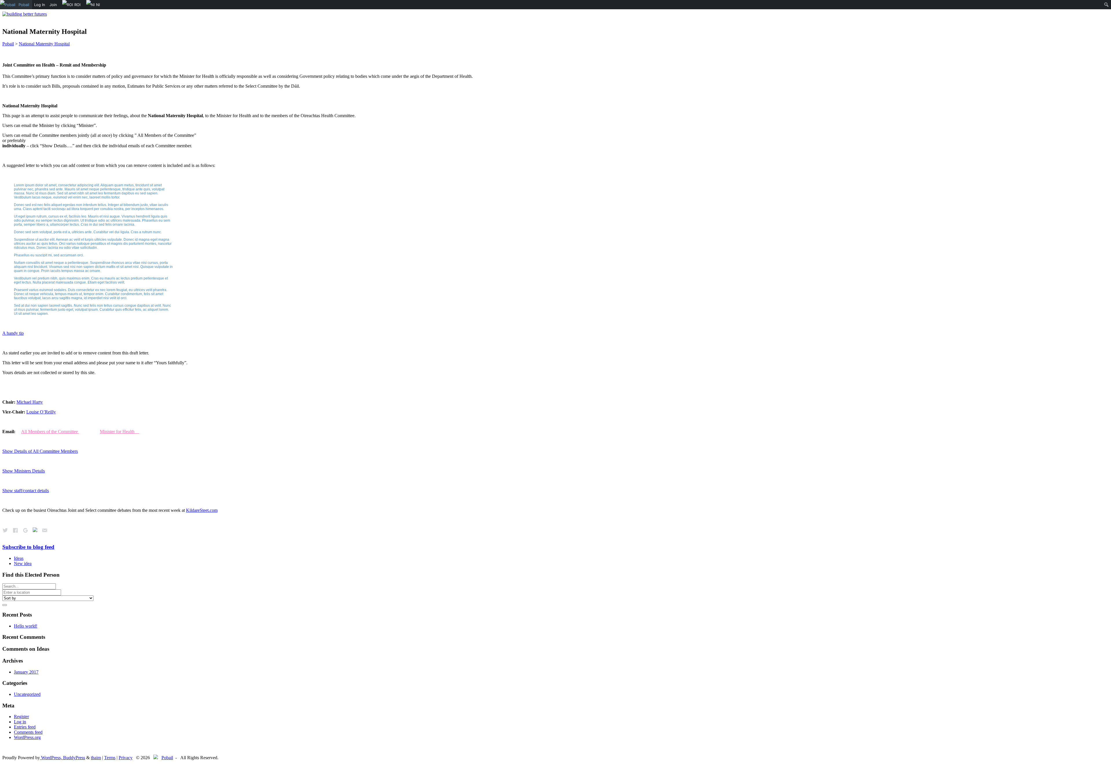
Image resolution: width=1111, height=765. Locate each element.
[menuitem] (16, 4)
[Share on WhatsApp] (35, 530)
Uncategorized (27, 694)
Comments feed (28, 732)
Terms (109, 757)
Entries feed (25, 726)
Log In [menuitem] (39, 4)
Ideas (18, 558)
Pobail (167, 757)
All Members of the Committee (50, 431)
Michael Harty (29, 402)
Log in (20, 721)
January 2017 (26, 672)
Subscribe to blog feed (28, 547)
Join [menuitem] (53, 4)
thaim (96, 757)
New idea (23, 563)
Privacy (126, 757)
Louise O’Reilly (41, 411)
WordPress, (51, 757)
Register (21, 716)
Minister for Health (119, 431)
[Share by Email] (44, 530)
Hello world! (25, 626)
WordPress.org (27, 737)
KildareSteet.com (202, 510)
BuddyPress (74, 757)
